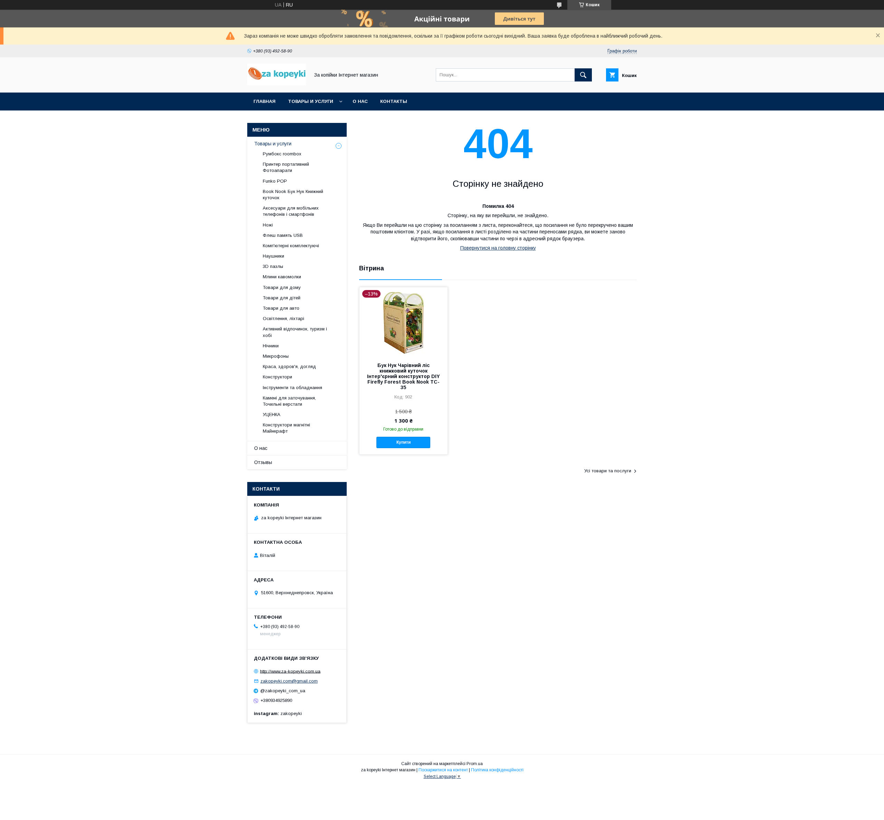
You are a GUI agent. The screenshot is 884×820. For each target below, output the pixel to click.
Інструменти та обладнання (292, 387)
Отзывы (263, 462)
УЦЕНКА (271, 414)
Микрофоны (276, 356)
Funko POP (275, 181)
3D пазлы (273, 266)
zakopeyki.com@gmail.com (289, 681)
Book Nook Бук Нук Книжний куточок (293, 194)
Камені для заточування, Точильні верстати (289, 401)
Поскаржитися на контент (443, 770)
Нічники (271, 345)
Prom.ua (475, 763)
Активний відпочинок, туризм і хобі (295, 332)
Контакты (393, 101)
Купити (403, 442)
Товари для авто (281, 308)
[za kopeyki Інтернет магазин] (276, 83)
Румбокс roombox (282, 153)
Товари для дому (282, 287)
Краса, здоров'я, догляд (289, 366)
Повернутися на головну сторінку (498, 248)
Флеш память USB (283, 235)
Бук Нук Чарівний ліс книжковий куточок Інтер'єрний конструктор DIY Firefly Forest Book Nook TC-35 (403, 376)
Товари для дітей (281, 297)
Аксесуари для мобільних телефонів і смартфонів (291, 211)
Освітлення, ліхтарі (283, 318)
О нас (360, 101)
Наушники (273, 256)
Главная (264, 101)
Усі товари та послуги (607, 470)
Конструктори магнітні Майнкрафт (286, 428)
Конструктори (277, 376)
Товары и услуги (310, 101)
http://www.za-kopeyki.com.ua (290, 671)
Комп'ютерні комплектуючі (291, 245)
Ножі (268, 225)
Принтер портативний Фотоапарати (286, 167)
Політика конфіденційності (497, 770)
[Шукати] (583, 74)
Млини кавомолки (282, 276)
